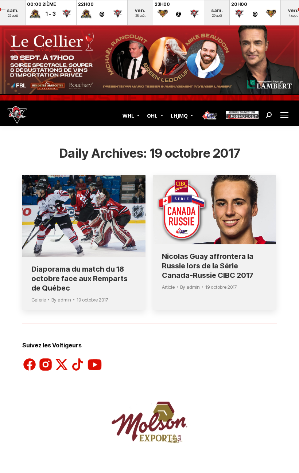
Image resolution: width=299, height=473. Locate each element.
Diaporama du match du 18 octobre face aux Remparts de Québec (79, 278)
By (61, 300)
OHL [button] (153, 115)
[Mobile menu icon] (285, 115)
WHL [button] (129, 115)
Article (168, 287)
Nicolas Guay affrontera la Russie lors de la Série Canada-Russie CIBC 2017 (207, 266)
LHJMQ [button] (180, 115)
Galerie (38, 300)
